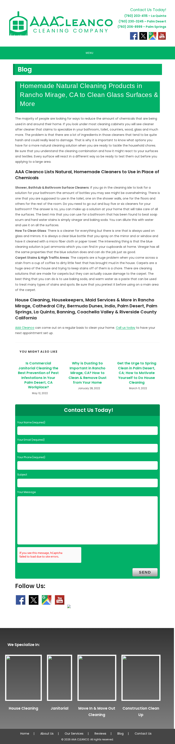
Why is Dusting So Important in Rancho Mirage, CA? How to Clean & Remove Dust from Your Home (87, 373)
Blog (120, 733)
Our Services (74, 733)
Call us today (125, 328)
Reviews (100, 733)
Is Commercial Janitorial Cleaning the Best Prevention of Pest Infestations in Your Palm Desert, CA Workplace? (38, 375)
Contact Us (143, 733)
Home (24, 733)
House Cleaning (23, 708)
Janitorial (60, 708)
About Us (47, 733)
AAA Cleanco (24, 328)
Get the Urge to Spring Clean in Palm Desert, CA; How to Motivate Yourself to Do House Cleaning (136, 373)
